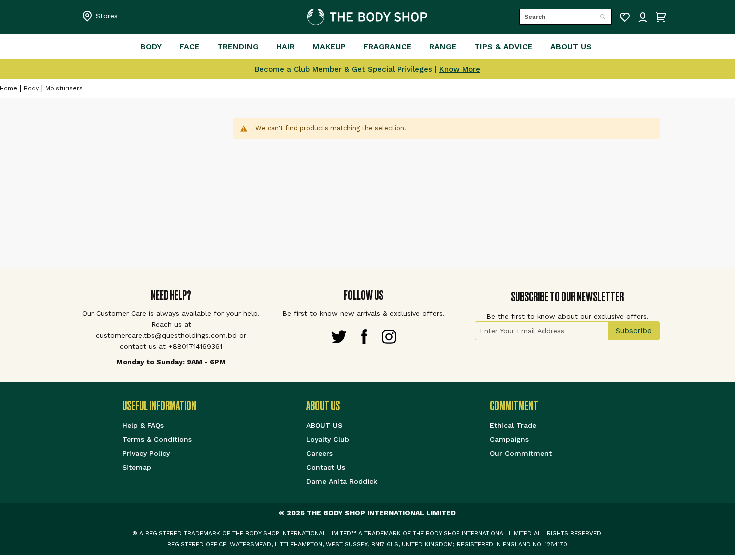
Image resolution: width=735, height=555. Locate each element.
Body (31, 88)
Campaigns (509, 440)
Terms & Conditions (157, 440)
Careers (319, 454)
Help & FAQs (143, 426)
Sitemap (137, 468)
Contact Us (326, 468)
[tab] (214, 406)
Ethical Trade (513, 426)
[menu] (368, 47)
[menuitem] (151, 47)
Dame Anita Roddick (342, 482)
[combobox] (566, 17)
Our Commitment (521, 454)
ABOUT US (324, 426)
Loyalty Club (328, 440)
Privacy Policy (146, 454)
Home (9, 88)
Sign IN (643, 18)
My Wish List (625, 18)
